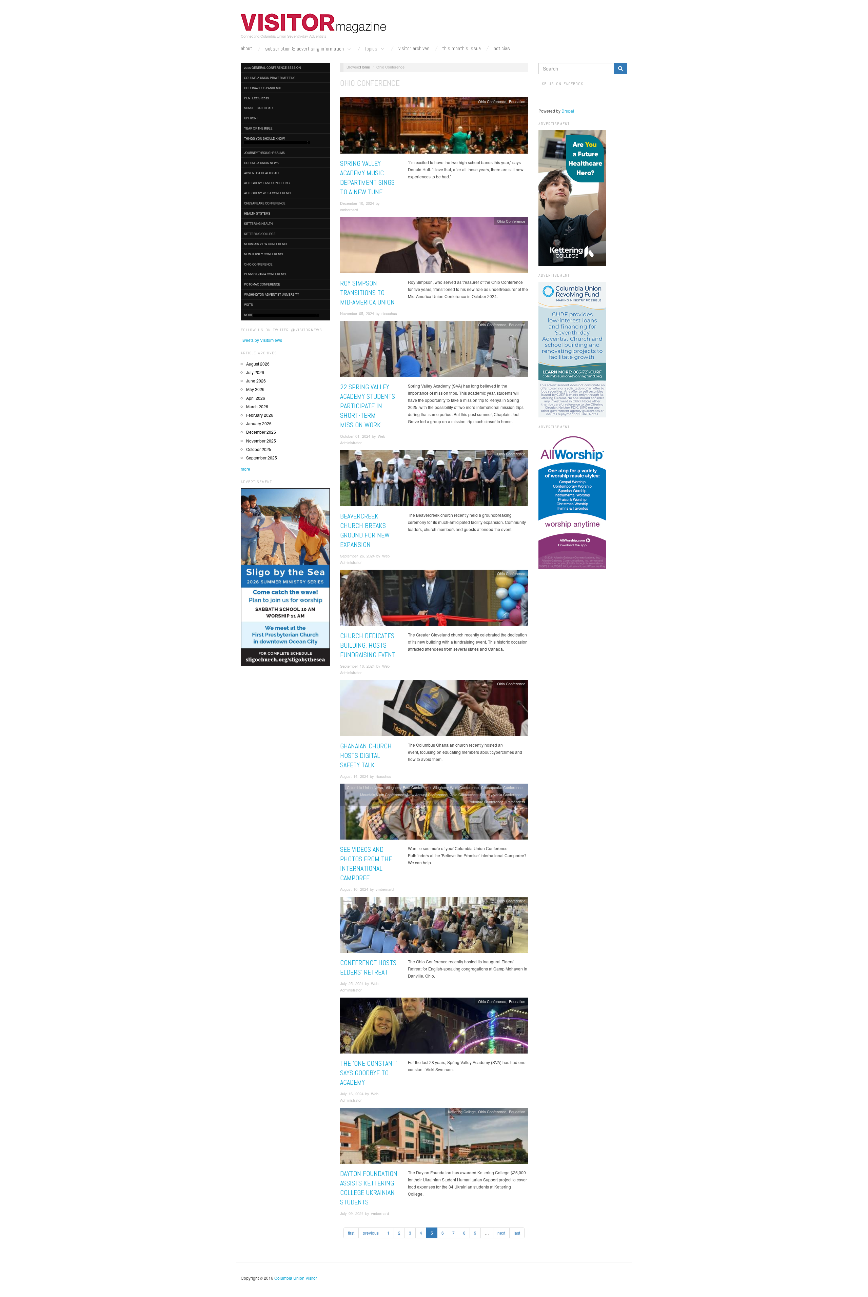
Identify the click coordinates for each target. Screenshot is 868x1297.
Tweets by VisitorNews (261, 340)
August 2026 (258, 364)
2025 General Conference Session (272, 67)
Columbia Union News (261, 163)
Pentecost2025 (256, 98)
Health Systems (257, 213)
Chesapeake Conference (264, 203)
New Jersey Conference (264, 254)
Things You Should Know (264, 138)
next (501, 1233)
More (248, 315)
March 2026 (257, 406)
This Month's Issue (461, 48)
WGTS (248, 304)
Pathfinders (515, 801)
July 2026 (255, 372)
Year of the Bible (258, 128)
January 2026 (259, 423)
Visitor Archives (414, 48)
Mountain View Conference (266, 244)
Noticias (502, 48)
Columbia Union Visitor (295, 1278)
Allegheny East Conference (268, 183)
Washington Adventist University (271, 294)
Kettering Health (258, 223)
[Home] (314, 23)
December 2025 (261, 432)
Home (365, 67)
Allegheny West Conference (268, 193)
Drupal (567, 111)
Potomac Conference (262, 284)
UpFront (251, 118)
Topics (371, 49)
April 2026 (255, 398)
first (351, 1233)
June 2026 (256, 381)
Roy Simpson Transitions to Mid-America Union (367, 293)
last (517, 1233)
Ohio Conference (258, 264)
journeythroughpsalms (264, 153)
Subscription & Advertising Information (305, 49)
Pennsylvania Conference (265, 274)
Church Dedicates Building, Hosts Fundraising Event (367, 645)
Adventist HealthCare (262, 173)
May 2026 (255, 389)
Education (517, 101)
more (245, 469)
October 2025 (258, 449)
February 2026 (259, 415)
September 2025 (261, 457)
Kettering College (260, 234)
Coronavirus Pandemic (262, 88)
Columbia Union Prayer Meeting (270, 78)
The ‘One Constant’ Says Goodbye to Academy (368, 1073)
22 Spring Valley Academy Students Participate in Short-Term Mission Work (367, 405)
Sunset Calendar (258, 108)
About (246, 48)
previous (371, 1233)
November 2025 (261, 441)
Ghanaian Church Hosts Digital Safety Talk (366, 755)
